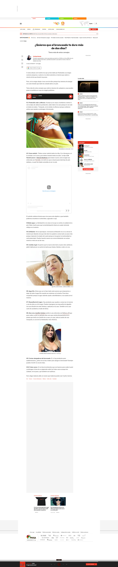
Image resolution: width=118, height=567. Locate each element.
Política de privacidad (46, 532)
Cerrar (97, 33)
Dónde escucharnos (84, 532)
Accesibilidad (38, 532)
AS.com (74, 536)
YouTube (56, 517)
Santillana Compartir (63, 536)
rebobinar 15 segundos (54, 564)
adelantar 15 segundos (63, 564)
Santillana (56, 536)
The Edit (37, 160)
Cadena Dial (67, 537)
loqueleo (74, 539)
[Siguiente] (97, 37)
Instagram (51, 517)
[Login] (96, 23)
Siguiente (66, 564)
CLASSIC (48, 18)
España (90, 23)
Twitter (22, 60)
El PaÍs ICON (62, 539)
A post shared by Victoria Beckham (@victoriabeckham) (49, 210)
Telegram (22, 67)
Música (29, 29)
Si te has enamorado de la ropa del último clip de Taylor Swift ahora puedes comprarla (41, 509)
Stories (67, 517)
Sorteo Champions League (43, 37)
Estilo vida (49, 379)
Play (59, 564)
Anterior (51, 564)
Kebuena (82, 537)
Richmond (42, 539)
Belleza (44, 379)
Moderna (49, 539)
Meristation (80, 539)
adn (78, 536)
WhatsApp (22, 63)
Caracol (83, 536)
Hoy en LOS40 (51, 29)
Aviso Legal (32, 532)
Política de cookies (55, 532)
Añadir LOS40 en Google (35, 68)
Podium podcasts (56, 539)
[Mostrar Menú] (22, 23)
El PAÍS (43, 536)
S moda (67, 539)
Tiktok (53, 517)
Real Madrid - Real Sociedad (71, 37)
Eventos (44, 29)
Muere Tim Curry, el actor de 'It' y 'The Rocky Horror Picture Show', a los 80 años (88, 114)
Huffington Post (45, 537)
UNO (53, 537)
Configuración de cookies (65, 532)
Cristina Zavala (37, 56)
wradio (56, 537)
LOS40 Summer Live (60, 29)
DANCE (62, 18)
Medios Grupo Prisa (31, 540)
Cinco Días (62, 537)
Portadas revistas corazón (57, 37)
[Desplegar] (59, 559)
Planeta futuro (77, 537)
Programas (37, 29)
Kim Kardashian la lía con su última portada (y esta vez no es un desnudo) (57, 509)
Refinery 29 (66, 313)
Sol (27, 379)
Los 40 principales (50, 536)
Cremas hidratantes (37, 379)
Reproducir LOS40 (71, 96)
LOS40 (34, 18)
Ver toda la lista (87, 169)
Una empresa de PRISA (31, 537)
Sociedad (54, 379)
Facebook (22, 56)
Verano (30, 379)
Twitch (64, 517)
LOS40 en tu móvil (75, 532)
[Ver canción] (81, 146)
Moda (25, 41)
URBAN (75, 18)
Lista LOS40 (22, 29)
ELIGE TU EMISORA (91, 564)
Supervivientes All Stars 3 (85, 37)
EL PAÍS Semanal (72, 537)
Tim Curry (33, 37)
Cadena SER (69, 536)
